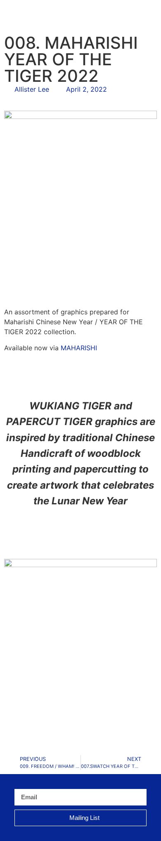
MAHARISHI (79, 348)
